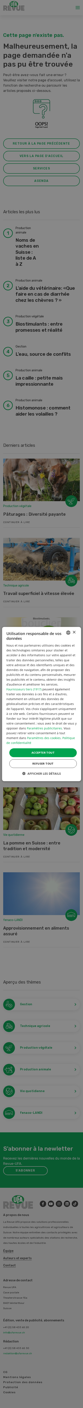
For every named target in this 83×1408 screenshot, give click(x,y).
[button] (41, 773)
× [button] (74, 632)
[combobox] (68, 632)
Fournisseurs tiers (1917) (24, 689)
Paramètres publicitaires (44, 728)
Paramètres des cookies (44, 738)
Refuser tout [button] (43, 763)
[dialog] (41, 704)
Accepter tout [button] (42, 752)
